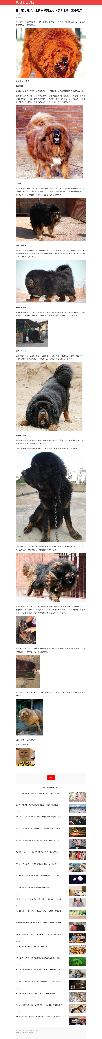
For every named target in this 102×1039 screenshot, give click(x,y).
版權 (32, 1032)
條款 (27, 1032)
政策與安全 (23, 1032)
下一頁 (51, 777)
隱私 (30, 1032)
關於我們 (18, 1032)
